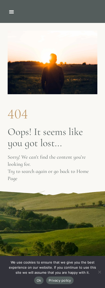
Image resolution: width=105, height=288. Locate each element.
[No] (99, 274)
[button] (11, 12)
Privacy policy (60, 280)
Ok (39, 280)
